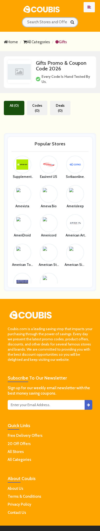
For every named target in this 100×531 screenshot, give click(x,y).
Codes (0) (37, 108)
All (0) (14, 105)
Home (12, 42)
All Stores (16, 451)
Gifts (63, 42)
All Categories (38, 42)
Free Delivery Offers (25, 435)
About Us (15, 488)
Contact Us (17, 512)
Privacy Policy (19, 504)
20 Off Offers (19, 443)
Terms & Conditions (24, 496)
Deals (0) (60, 108)
